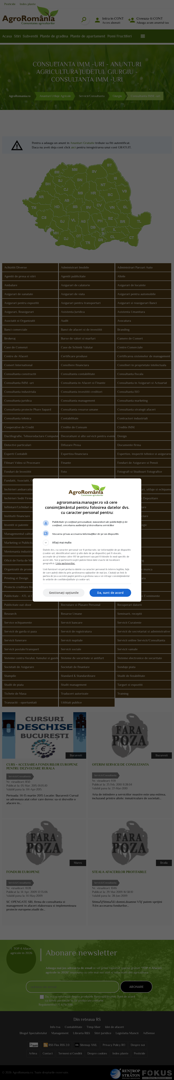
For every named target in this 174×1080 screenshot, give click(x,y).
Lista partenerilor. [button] (65, 563)
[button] (87, 543)
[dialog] (87, 540)
